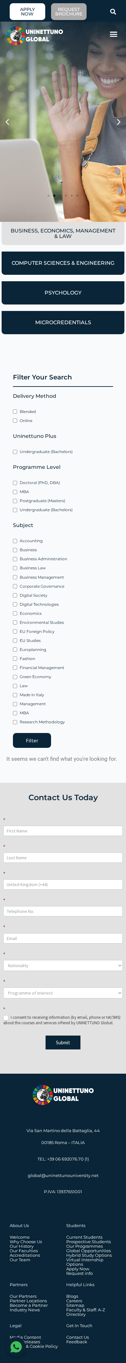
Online (26, 420)
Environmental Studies (42, 622)
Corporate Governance (42, 586)
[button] (113, 11)
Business (28, 549)
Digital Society (33, 595)
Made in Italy (32, 694)
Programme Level (36, 467)
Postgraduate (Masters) (42, 500)
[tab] (63, 233)
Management (33, 703)
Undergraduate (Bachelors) (46, 451)
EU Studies (30, 640)
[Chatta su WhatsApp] (16, 1347)
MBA (24, 491)
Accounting (31, 540)
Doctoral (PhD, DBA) (40, 482)
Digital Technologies (39, 604)
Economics (31, 613)
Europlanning (33, 649)
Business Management (42, 577)
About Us (19, 1225)
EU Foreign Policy (37, 631)
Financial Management (42, 667)
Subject (23, 525)
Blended (28, 411)
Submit (63, 1042)
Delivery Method (34, 396)
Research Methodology (42, 721)
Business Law (33, 567)
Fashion (27, 658)
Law (24, 685)
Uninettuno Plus (34, 436)
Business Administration (43, 558)
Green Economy (35, 676)
